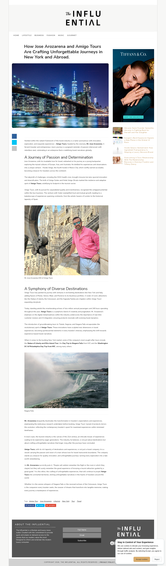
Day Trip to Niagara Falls (72, 343)
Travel (79, 501)
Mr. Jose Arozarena (94, 144)
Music (61, 35)
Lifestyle (27, 35)
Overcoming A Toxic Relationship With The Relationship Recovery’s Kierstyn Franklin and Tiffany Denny (139, 161)
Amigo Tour (33, 501)
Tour (73, 501)
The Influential (68, 562)
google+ (52, 505)
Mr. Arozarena (30, 421)
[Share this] (14, 136)
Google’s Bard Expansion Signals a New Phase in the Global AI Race (139, 140)
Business (39, 35)
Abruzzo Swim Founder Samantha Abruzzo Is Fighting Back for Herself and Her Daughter (139, 130)
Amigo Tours (61, 144)
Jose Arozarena (45, 501)
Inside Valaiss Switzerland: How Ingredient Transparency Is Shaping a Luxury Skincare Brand (138, 150)
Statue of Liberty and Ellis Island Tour (43, 343)
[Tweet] (14, 142)
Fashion (51, 35)
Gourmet (72, 35)
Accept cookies (142, 559)
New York (65, 501)
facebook (30, 505)
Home (16, 35)
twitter (41, 505)
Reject (157, 559)
